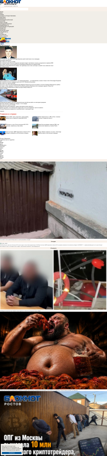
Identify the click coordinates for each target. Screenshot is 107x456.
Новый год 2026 (3, 88)
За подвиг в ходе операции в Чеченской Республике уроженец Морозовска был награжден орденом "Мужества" (26, 86)
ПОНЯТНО (12, 453)
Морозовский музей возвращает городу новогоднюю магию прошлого (16, 106)
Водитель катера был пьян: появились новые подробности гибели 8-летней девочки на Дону (19, 310)
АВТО (1, 13)
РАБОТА (9, 38)
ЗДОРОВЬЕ (3, 17)
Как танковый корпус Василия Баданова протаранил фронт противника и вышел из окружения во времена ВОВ (26, 63)
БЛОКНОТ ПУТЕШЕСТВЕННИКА (8, 16)
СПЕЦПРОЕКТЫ (4, 32)
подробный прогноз (4, 139)
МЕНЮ (1, 11)
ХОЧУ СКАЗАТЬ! (4, 36)
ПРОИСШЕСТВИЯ (4, 30)
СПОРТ (1, 33)
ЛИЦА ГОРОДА (3, 22)
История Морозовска (5, 45)
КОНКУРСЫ (3, 18)
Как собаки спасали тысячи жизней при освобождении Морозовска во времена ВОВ (20, 64)
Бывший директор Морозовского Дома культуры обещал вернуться (16, 87)
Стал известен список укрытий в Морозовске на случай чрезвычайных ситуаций (15, 239)
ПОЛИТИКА (3, 29)
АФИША (2, 14)
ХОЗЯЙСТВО (3, 34)
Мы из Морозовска (4, 67)
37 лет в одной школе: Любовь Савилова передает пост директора (65, 390)
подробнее (11, 139)
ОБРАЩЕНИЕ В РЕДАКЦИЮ (7, 26)
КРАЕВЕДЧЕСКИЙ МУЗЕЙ (6, 20)
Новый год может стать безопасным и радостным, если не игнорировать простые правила (21, 107)
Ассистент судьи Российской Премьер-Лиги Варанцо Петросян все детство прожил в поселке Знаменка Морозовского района (30, 84)
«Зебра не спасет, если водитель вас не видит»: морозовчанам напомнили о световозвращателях (21, 246)
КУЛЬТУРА (2, 21)
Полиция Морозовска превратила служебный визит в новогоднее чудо (17, 109)
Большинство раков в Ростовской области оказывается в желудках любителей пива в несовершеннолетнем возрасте (24, 390)
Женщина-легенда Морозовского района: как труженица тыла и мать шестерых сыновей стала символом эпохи (26, 65)
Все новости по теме (5, 61)
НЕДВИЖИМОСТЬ (4, 25)
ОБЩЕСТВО (3, 28)
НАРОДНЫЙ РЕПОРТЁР (6, 24)
